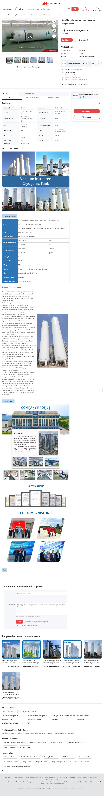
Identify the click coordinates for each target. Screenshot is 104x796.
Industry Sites (71, 777)
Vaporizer (55, 719)
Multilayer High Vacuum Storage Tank (64, 716)
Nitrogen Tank (26, 762)
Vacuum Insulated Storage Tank (37, 716)
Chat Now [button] (82, 40)
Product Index (93, 777)
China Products (18, 777)
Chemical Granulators (57, 742)
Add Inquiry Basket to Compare (30, 67)
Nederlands (67, 782)
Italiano (53, 782)
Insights (56, 779)
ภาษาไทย (96, 782)
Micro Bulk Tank (7, 719)
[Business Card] (99, 102)
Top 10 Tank (73, 762)
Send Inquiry (66, 40)
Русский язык (45, 782)
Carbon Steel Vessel (10, 747)
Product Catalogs (30, 711)
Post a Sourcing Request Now (26, 625)
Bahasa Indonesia (59, 783)
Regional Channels (82, 777)
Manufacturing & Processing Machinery (18, 15)
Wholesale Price (61, 777)
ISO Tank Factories (68, 757)
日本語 (86, 782)
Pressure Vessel (56, 15)
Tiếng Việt (49, 783)
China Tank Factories (10, 757)
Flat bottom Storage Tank (10, 716)
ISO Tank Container (83, 716)
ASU (28, 723)
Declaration (73, 788)
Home (3, 15)
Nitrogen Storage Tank (58, 762)
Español (22, 782)
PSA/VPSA (80, 719)
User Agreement (63, 788)
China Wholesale (50, 777)
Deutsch (60, 782)
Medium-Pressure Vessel (76, 742)
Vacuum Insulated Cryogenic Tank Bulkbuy (17, 767)
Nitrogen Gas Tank (41, 762)
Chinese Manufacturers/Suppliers (34, 777)
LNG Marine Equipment (34, 719)
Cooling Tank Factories (51, 757)
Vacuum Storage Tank (11, 762)
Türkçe (42, 783)
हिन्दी (91, 782)
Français (37, 782)
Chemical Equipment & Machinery (40, 15)
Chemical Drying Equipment (37, 742)
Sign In (64, 84)
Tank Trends (85, 762)
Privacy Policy (82, 788)
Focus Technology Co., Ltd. (38, 788)
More (4, 770)
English (16, 782)
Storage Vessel (25, 747)
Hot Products (8, 777)
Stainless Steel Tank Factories (30, 757)
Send (19, 622)
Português (30, 782)
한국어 (80, 782)
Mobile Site (49, 779)
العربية (74, 782)
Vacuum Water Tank (85, 757)
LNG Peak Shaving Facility (10, 723)
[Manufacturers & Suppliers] (52, 3)
